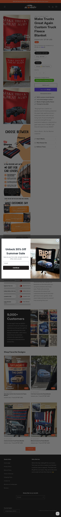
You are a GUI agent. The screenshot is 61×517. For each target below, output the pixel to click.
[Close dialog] (57, 240)
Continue (16, 268)
